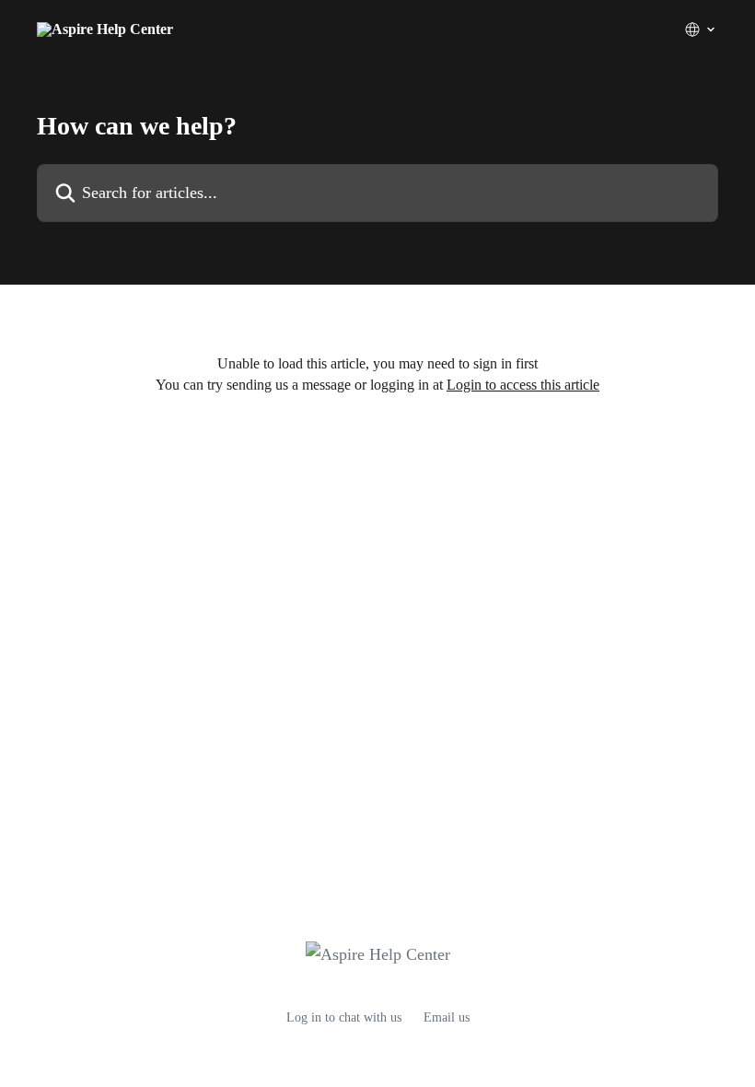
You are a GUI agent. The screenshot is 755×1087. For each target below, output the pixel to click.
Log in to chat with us (343, 1017)
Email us (447, 1017)
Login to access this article (523, 384)
